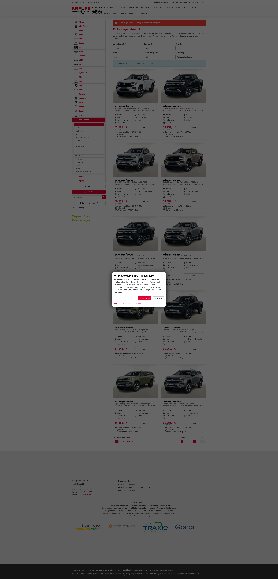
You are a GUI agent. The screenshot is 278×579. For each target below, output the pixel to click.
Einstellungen (158, 298)
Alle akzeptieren (145, 298)
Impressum (136, 303)
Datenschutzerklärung (122, 303)
